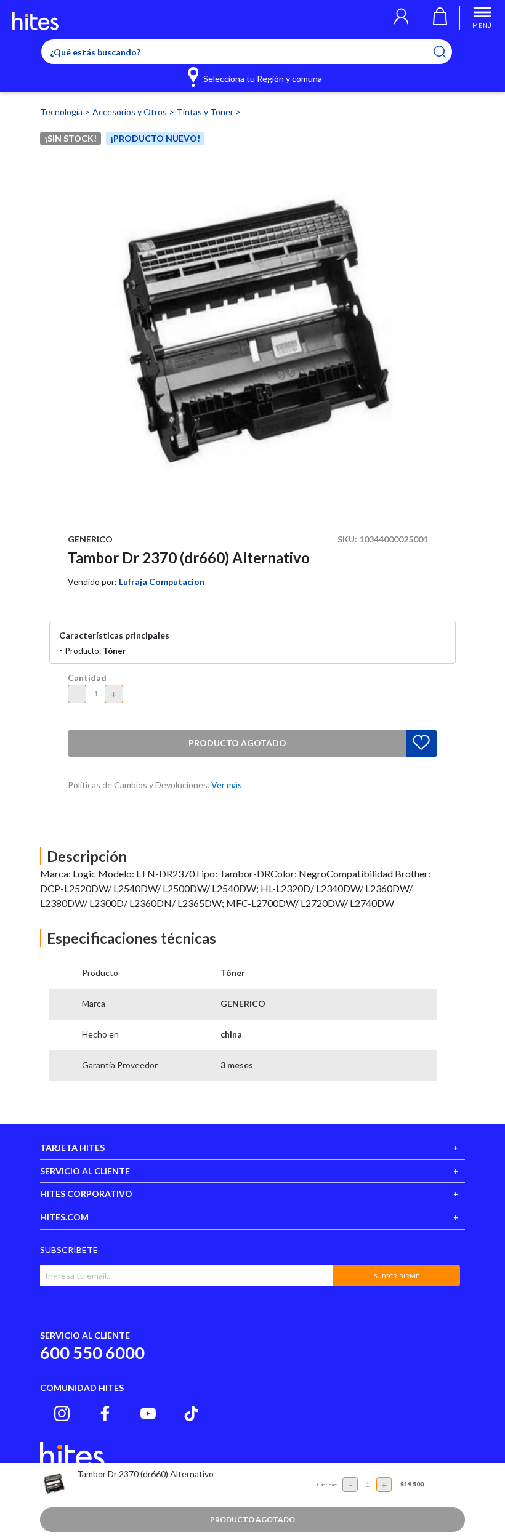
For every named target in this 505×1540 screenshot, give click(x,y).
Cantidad (87, 677)
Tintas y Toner (206, 112)
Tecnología (62, 112)
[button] (401, 18)
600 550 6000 (92, 1352)
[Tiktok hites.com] (191, 1413)
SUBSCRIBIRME (396, 1276)
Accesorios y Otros (130, 112)
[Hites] (35, 21)
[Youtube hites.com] (148, 1413)
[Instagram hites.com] (62, 1413)
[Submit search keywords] (447, 51)
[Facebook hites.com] (105, 1413)
